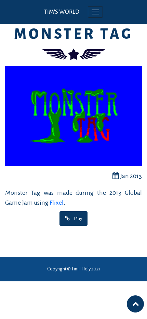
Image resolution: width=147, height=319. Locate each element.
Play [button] (77, 218)
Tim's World (61, 12)
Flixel (57, 202)
